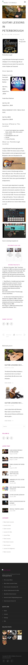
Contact (6, 614)
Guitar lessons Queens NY (17, 494)
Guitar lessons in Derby (14, 365)
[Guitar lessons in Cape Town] (20, 632)
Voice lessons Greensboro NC (11, 587)
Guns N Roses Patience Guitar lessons (16, 451)
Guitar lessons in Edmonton (14, 403)
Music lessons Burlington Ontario (17, 502)
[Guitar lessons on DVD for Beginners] (4, 642)
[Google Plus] (11, 323)
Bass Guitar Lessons (8, 542)
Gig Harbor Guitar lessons (10, 594)
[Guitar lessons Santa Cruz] (9, 637)
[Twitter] (7, 323)
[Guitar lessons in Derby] (14, 354)
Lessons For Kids (8, 532)
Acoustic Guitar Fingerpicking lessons (13, 597)
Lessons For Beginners (9, 548)
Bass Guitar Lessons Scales (10, 583)
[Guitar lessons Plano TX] (14, 637)
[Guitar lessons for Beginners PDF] (20, 637)
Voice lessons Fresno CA (10, 601)
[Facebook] (3, 323)
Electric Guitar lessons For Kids (11, 590)
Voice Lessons (7, 545)
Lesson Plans (7, 535)
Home (5, 610)
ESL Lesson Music (8, 580)
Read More (8, 383)
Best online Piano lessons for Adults (17, 488)
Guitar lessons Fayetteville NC (14, 473)
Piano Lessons (7, 538)
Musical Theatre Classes (17, 509)
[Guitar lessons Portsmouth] (4, 637)
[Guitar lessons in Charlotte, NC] (14, 632)
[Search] (24, 426)
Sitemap (6, 617)
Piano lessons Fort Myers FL (17, 465)
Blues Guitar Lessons (9, 522)
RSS (5, 621)
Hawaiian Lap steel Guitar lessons (17, 480)
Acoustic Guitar (7, 525)
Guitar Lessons (16, 34)
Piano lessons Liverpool (17, 457)
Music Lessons (7, 552)
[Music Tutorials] (9, 2)
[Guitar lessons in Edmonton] (14, 392)
